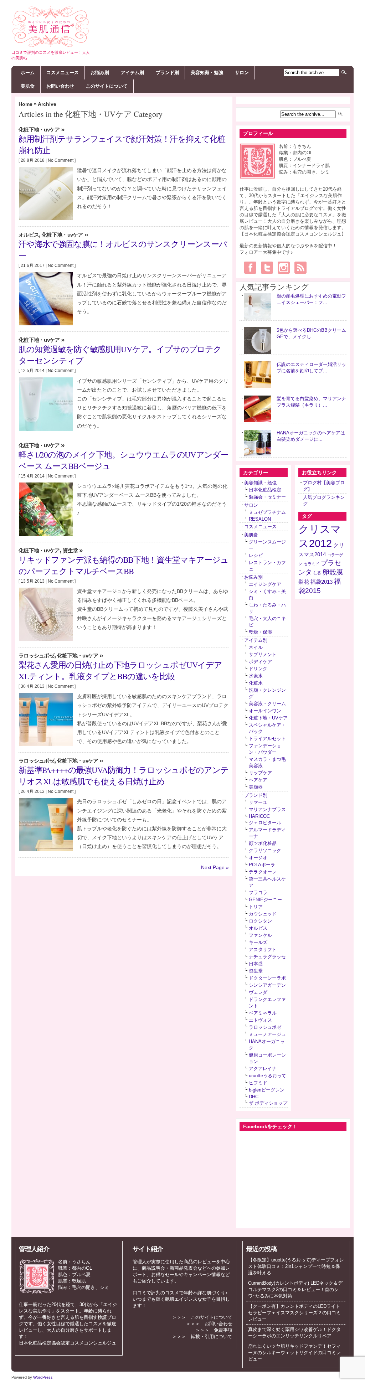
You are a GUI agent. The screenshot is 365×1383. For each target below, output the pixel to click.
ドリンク (258, 668)
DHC (253, 1096)
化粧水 (256, 683)
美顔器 (256, 787)
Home (25, 104)
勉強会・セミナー (267, 497)
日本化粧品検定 (265, 489)
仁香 (317, 573)
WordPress (43, 1377)
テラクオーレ (263, 871)
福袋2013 (321, 582)
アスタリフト (263, 949)
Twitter (267, 268)
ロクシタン (260, 921)
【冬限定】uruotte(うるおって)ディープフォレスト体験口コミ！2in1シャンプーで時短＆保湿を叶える (296, 1266)
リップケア (260, 772)
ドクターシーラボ (267, 978)
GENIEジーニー (265, 899)
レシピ (256, 555)
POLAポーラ (262, 864)
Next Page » (215, 867)
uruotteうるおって (267, 1075)
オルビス (29, 235)
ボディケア (260, 661)
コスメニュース (62, 72)
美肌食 (28, 86)
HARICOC (259, 816)
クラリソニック (265, 850)
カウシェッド (263, 914)
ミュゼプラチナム (267, 512)
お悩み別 (100, 72)
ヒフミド (258, 1082)
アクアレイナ (263, 1068)
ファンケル (260, 935)
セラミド (311, 564)
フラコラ (258, 892)
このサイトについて (107, 86)
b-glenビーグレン (266, 1090)
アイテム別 (132, 72)
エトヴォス (260, 1020)
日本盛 (256, 963)
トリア (256, 906)
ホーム (28, 72)
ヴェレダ (258, 992)
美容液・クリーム (267, 703)
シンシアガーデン (267, 985)
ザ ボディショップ (268, 1103)
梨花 (303, 582)
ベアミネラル (263, 1013)
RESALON (260, 519)
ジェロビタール (265, 822)
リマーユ (258, 802)
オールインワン (265, 710)
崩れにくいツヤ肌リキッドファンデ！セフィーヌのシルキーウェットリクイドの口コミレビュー (294, 1352)
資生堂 (70, 550)
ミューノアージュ (267, 1034)
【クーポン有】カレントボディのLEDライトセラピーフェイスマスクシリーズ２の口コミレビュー (294, 1313)
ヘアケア (258, 780)
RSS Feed (300, 268)
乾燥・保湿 (260, 632)
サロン (242, 72)
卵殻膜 (333, 572)
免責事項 (223, 1330)
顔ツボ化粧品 (263, 843)
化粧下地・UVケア (39, 130)
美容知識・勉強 (207, 72)
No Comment (60, 160)
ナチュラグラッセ (267, 956)
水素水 (256, 675)
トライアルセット (267, 738)
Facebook (250, 268)
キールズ (258, 942)
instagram (284, 268)
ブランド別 (167, 72)
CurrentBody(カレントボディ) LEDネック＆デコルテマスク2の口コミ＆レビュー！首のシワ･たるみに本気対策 (295, 1289)
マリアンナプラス (267, 809)
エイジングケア (265, 584)
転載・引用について (211, 1336)
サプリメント (263, 654)
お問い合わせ (60, 86)
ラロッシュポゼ (36, 656)
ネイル (256, 647)
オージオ (258, 857)
